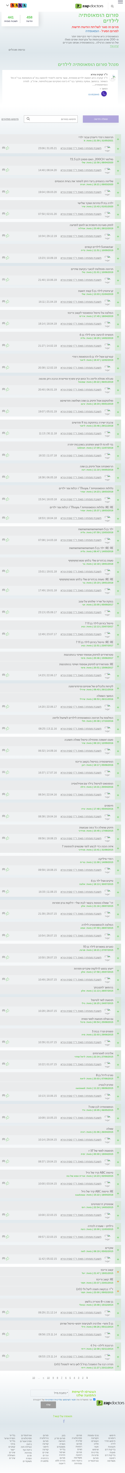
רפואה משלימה (111, 1459)
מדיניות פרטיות (95, 1453)
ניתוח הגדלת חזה (26, 1445)
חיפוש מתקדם (10, 119)
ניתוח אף (27, 1449)
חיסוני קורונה (45, 1448)
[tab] (61, 137)
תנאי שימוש (95, 1448)
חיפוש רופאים (111, 1436)
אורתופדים (26, 1435)
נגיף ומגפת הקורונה (93, 1436)
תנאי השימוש (69, 1399)
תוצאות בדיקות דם (110, 1448)
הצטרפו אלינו (95, 1442)
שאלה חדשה (101, 119)
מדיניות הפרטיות (53, 1399)
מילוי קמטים (11, 1445)
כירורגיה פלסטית (45, 1459)
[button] (64, 1421)
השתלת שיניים (11, 1456)
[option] (60, 90)
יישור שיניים (12, 1451)
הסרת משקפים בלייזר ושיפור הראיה (61, 1449)
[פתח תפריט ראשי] (120, 1)
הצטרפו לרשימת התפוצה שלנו (84, 1393)
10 (48, 1377)
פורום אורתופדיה (93, 1459)
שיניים (45, 1452)
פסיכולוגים (26, 1438)
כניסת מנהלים (17, 50)
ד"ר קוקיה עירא (99, 74)
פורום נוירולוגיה (44, 1436)
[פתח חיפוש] (112, 6)
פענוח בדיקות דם (110, 1453)
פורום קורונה (45, 1442)
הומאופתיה (92, 31)
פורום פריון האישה (60, 1439)
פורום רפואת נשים (79, 1446)
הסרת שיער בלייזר (9, 1439)
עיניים (46, 1455)
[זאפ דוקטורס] (89, 6)
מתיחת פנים (28, 1454)
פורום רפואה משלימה (78, 1455)
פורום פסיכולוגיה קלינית (77, 1438)
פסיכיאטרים (26, 1441)
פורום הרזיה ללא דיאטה (60, 1461)
